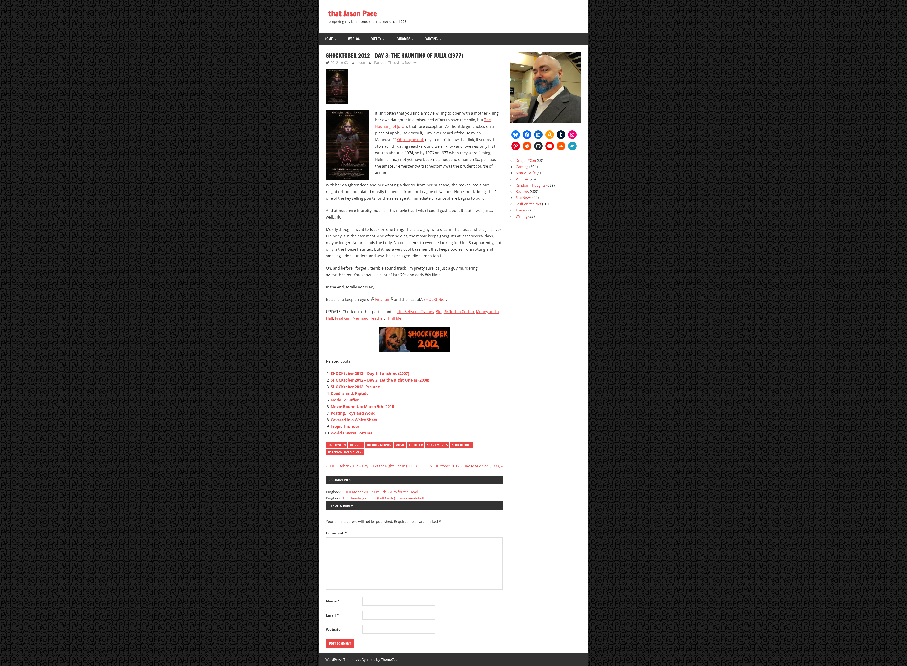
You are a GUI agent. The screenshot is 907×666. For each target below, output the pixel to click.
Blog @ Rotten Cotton (455, 311)
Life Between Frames (415, 311)
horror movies (379, 445)
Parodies (403, 38)
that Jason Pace (352, 13)
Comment (336, 533)
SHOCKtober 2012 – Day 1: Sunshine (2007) (370, 373)
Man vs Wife (526, 172)
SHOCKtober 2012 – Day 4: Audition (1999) (465, 466)
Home (328, 38)
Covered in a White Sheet (354, 419)
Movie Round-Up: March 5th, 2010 (362, 406)
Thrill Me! (394, 318)
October (416, 445)
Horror (356, 445)
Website (333, 629)
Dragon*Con (526, 160)
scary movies (437, 445)
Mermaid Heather (368, 318)
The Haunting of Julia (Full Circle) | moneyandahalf (383, 498)
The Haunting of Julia (345, 452)
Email (332, 615)
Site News (523, 197)
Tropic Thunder (345, 426)
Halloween (337, 445)
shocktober (461, 445)
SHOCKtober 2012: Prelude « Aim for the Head (380, 492)
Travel (521, 210)
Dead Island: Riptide (349, 393)
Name (332, 601)
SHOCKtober (435, 299)
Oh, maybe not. (410, 139)
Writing (431, 38)
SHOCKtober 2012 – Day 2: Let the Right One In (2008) (380, 380)
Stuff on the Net (528, 204)
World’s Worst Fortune (351, 433)
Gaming (522, 166)
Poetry (375, 38)
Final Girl (383, 299)
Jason (361, 62)
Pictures (522, 179)
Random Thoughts (388, 62)
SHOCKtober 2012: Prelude (355, 386)
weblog (354, 38)
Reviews (411, 62)
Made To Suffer (345, 400)
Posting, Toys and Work (353, 413)
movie (400, 445)
